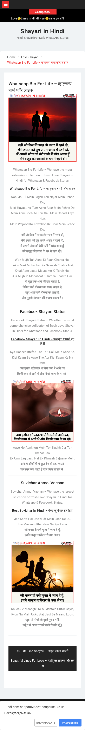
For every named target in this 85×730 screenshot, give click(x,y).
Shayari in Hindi (42, 31)
